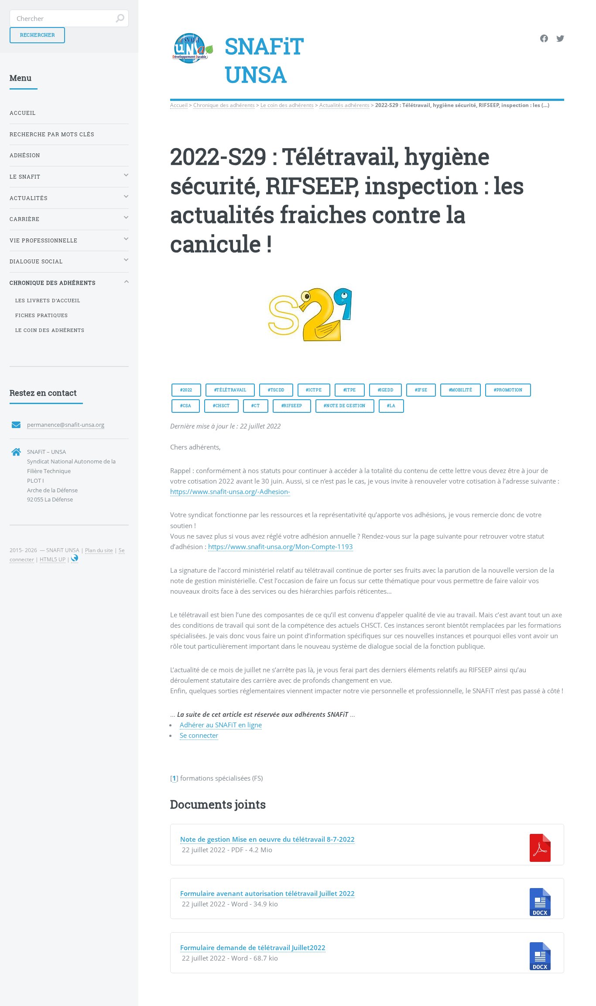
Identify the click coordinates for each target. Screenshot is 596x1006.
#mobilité (461, 389)
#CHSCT (221, 405)
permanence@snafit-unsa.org (65, 425)
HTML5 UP (52, 559)
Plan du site (99, 549)
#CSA (186, 405)
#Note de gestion (345, 405)
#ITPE (349, 389)
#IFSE (421, 389)
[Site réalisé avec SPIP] (74, 559)
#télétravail (230, 389)
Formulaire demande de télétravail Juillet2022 (252, 947)
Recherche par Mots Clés (52, 134)
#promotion (508, 389)
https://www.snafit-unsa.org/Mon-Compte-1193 (280, 546)
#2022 (186, 389)
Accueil (179, 104)
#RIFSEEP (291, 405)
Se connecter (199, 735)
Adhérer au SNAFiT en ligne (221, 724)
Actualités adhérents (344, 104)
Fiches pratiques (41, 315)
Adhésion (25, 155)
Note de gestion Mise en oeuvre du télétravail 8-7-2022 (267, 839)
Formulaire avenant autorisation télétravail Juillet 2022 (267, 893)
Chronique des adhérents (224, 104)
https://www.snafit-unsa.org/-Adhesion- (230, 491)
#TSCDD (276, 389)
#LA (391, 405)
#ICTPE (314, 389)
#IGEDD (386, 389)
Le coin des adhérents (287, 104)
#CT (255, 405)
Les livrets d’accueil (47, 300)
